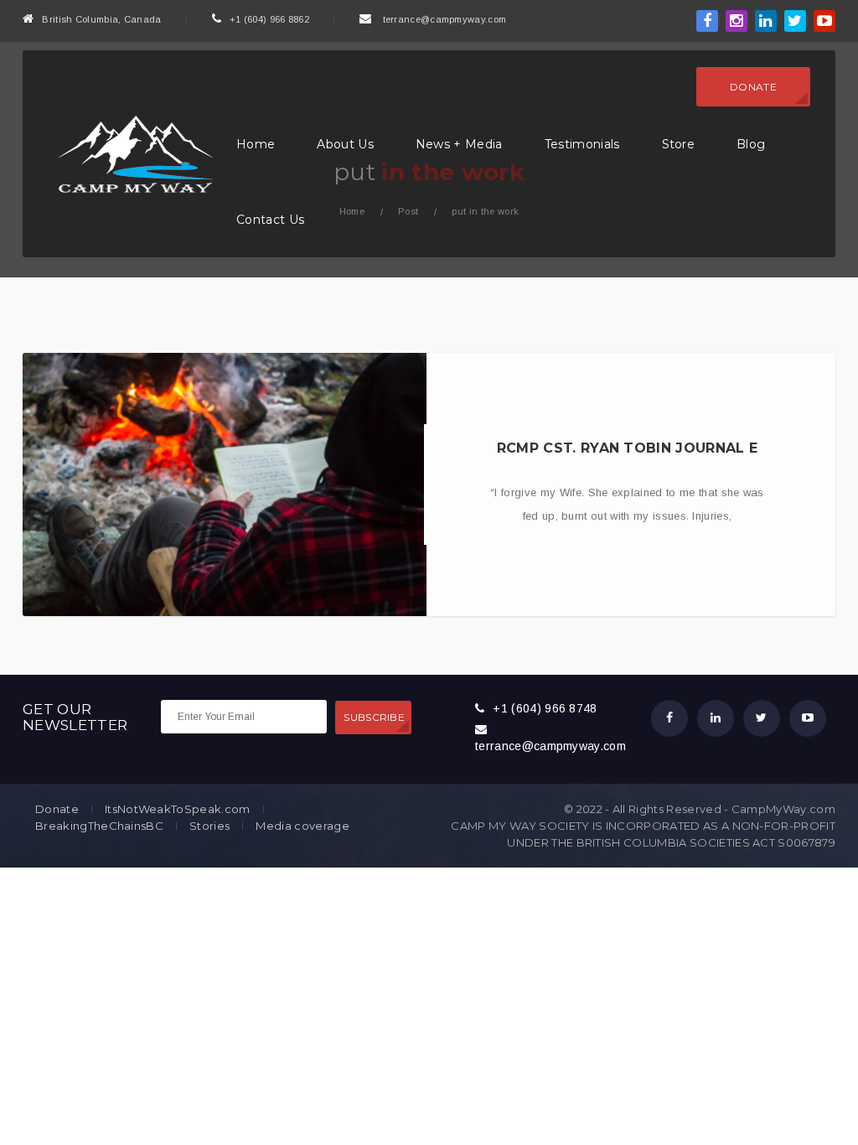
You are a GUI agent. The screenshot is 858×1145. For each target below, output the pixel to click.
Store (678, 144)
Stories (209, 826)
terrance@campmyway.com (445, 19)
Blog (751, 144)
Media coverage (302, 826)
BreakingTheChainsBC (99, 826)
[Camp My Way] (131, 152)
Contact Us (270, 219)
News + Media (459, 144)
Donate (753, 86)
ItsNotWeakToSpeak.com (178, 809)
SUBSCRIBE (374, 717)
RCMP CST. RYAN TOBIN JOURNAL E (627, 448)
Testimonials (582, 144)
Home (255, 144)
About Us (345, 144)
